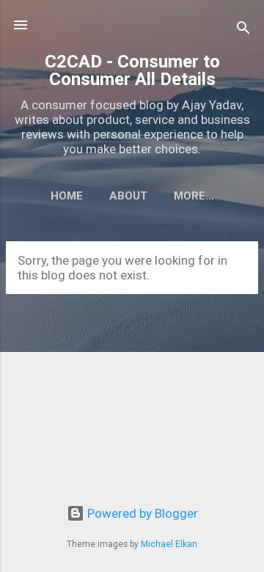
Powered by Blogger (141, 513)
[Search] (243, 29)
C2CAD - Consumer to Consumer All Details (132, 70)
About (128, 195)
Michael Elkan (169, 544)
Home (67, 195)
